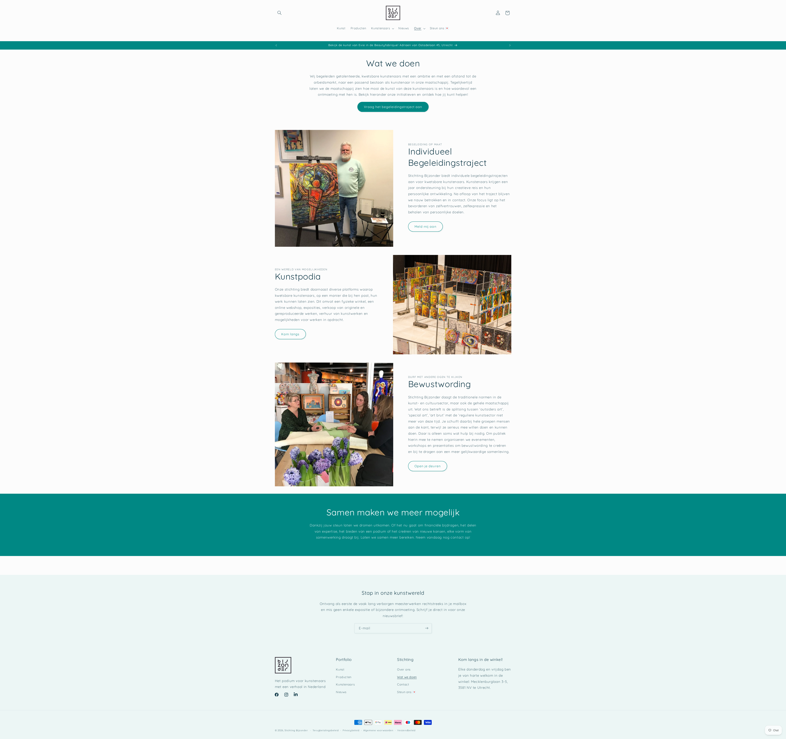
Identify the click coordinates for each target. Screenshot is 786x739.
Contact (403, 685)
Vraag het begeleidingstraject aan (393, 107)
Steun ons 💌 (406, 692)
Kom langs (290, 334)
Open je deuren (427, 466)
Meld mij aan (425, 226)
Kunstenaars (345, 685)
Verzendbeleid (406, 730)
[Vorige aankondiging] (276, 45)
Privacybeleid (351, 730)
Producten (343, 677)
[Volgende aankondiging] (509, 45)
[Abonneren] (426, 628)
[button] (279, 13)
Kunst (340, 670)
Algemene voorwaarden (378, 730)
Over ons (404, 670)
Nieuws (341, 692)
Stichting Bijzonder (296, 730)
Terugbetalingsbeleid (326, 730)
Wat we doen (407, 677)
